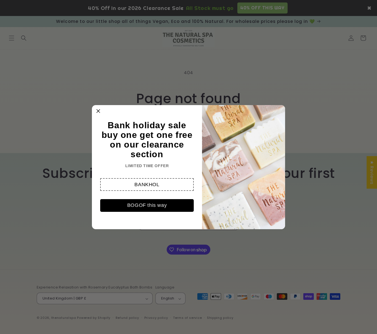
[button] (147, 184)
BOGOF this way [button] (147, 205)
